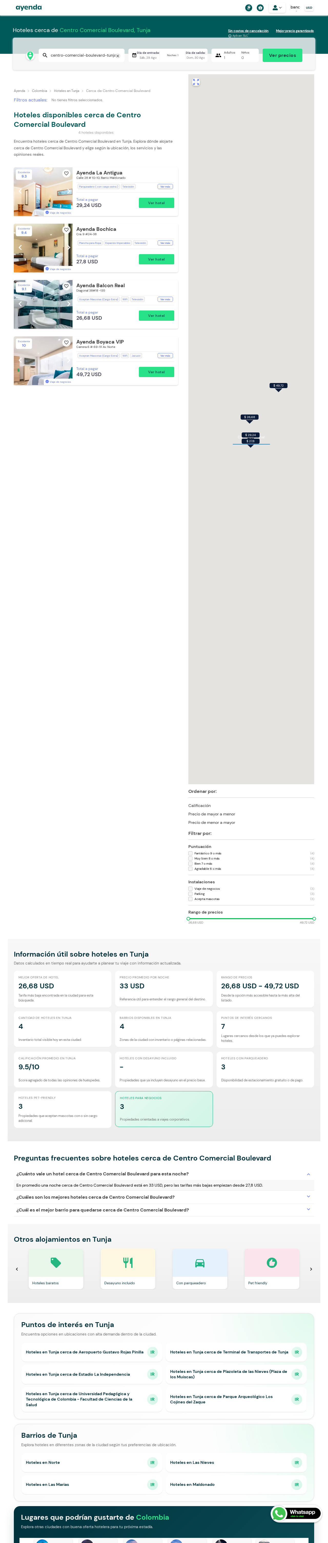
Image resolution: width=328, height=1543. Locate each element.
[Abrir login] (277, 8)
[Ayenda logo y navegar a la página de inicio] (24, 7)
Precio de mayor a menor (215, 813)
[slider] (188, 918)
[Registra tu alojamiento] (248, 7)
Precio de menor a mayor (215, 822)
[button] (96, 191)
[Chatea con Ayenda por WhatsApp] (296, 1514)
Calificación (203, 805)
